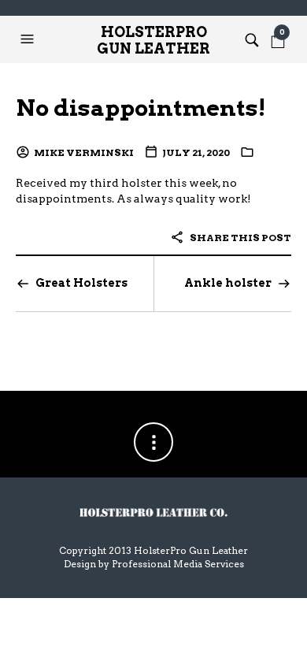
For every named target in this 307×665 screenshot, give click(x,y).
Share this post (239, 237)
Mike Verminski (84, 152)
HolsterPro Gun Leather (153, 40)
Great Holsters (81, 283)
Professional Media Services (178, 564)
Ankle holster (228, 283)
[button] (29, 39)
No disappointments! (141, 107)
